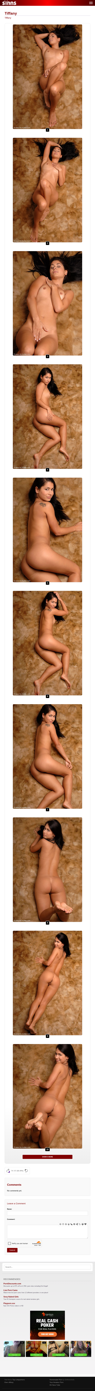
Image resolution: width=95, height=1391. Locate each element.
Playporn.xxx (9, 1303)
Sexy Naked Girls (11, 1297)
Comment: (11, 1219)
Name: (9, 1209)
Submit (12, 1250)
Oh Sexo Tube (55, 1385)
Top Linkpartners (18, 1380)
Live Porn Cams (10, 1290)
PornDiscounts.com (12, 1284)
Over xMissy (8, 1382)
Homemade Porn (56, 1380)
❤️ (85, 1224)
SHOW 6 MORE (47, 1157)
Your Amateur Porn (56, 1382)
